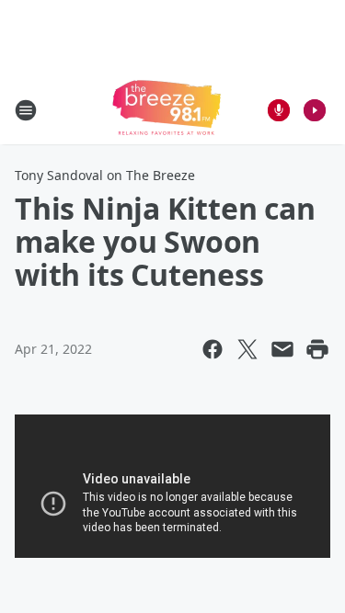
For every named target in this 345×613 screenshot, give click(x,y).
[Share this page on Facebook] (212, 349)
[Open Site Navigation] (26, 110)
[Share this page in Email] (282, 349)
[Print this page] (317, 349)
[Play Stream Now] (315, 110)
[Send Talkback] (279, 110)
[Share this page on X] (247, 349)
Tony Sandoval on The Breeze (105, 175)
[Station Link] (166, 110)
